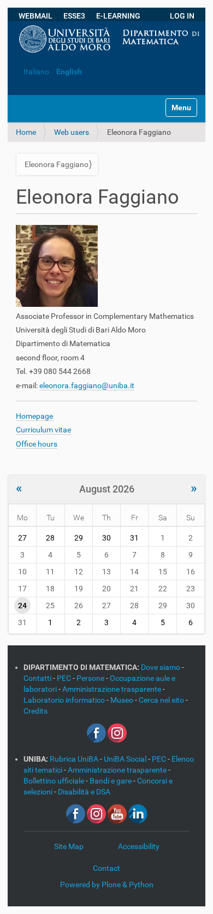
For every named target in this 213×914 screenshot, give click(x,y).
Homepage (34, 416)
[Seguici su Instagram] (117, 732)
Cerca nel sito (162, 700)
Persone (91, 678)
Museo (122, 700)
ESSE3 (74, 15)
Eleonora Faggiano (56, 164)
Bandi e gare (111, 780)
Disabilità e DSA (84, 791)
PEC (65, 678)
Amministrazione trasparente (112, 689)
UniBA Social (125, 759)
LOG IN (182, 15)
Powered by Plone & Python (106, 884)
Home (26, 132)
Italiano (36, 71)
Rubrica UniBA (75, 759)
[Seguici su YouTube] (117, 813)
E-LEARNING (118, 15)
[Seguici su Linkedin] (137, 813)
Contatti (38, 678)
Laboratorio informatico (64, 700)
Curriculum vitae (43, 429)
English (69, 71)
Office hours (36, 444)
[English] (16, 55)
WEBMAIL (35, 15)
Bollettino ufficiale (54, 780)
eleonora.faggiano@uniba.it (86, 385)
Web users (71, 132)
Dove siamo (161, 667)
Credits (35, 711)
